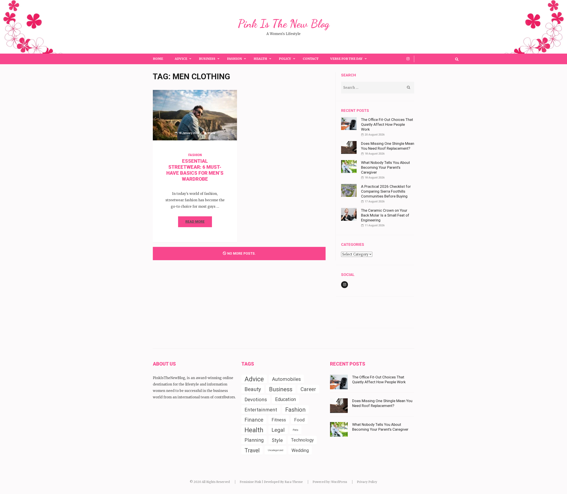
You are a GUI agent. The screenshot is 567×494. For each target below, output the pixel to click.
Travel (252, 450)
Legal (278, 430)
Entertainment (261, 410)
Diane (211, 133)
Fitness (279, 419)
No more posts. (241, 254)
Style (277, 440)
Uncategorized (275, 450)
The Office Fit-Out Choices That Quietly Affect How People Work (387, 124)
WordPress (339, 482)
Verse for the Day (346, 59)
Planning (254, 440)
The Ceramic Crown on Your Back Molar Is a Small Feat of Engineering (385, 215)
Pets (295, 430)
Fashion (234, 59)
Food (299, 419)
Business (207, 59)
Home (158, 59)
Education (285, 399)
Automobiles (286, 379)
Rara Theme (294, 482)
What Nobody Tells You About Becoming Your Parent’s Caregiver (385, 167)
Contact (310, 59)
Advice (181, 59)
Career (308, 389)
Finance (254, 420)
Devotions (256, 399)
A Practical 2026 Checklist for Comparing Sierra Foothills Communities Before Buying (386, 191)
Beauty (253, 389)
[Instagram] (408, 58)
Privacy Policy (367, 482)
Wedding (300, 450)
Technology (302, 440)
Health (260, 59)
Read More (195, 222)
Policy (285, 59)
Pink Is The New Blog (283, 24)
